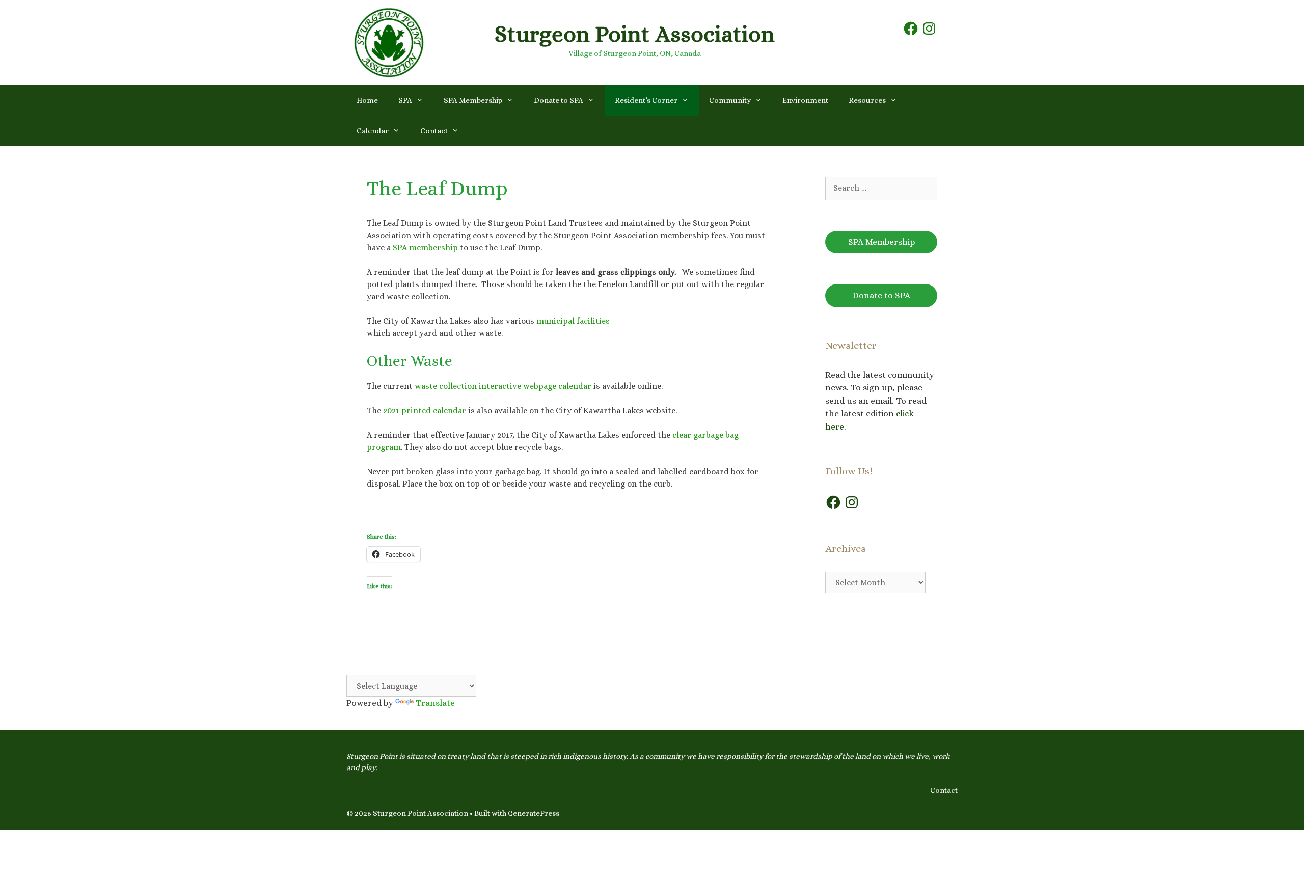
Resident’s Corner (646, 100)
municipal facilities (573, 321)
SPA (405, 100)
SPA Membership (473, 100)
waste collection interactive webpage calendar (503, 386)
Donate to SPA (558, 100)
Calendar (373, 130)
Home (367, 100)
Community (730, 100)
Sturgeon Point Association (635, 34)
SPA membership (425, 247)
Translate (435, 703)
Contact (434, 130)
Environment (805, 100)
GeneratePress (533, 813)
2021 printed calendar (424, 410)
